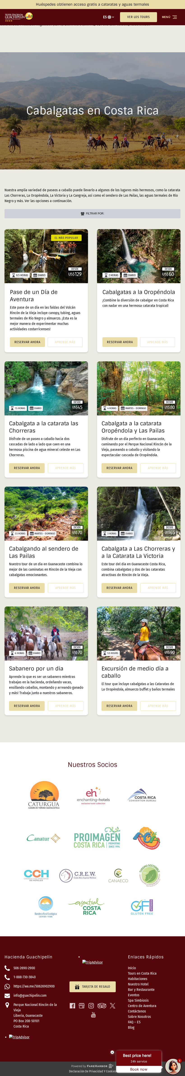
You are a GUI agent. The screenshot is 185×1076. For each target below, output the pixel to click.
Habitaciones (137, 979)
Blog (131, 1027)
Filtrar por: (94, 213)
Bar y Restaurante (141, 989)
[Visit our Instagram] (91, 1005)
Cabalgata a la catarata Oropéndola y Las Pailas (133, 427)
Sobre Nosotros (139, 1016)
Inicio (132, 968)
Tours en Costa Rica (142, 973)
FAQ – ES (134, 1022)
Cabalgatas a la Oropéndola (138, 292)
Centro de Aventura (142, 1006)
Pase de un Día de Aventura (34, 296)
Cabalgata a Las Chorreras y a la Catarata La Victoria (138, 552)
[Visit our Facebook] (72, 1005)
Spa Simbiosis (138, 1000)
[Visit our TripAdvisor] (101, 1005)
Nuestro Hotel (138, 984)
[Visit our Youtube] (93, 1014)
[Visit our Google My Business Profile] (82, 1005)
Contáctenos (137, 1011)
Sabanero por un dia (36, 668)
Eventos (133, 995)
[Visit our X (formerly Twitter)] (112, 1005)
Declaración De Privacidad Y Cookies (92, 1071)
